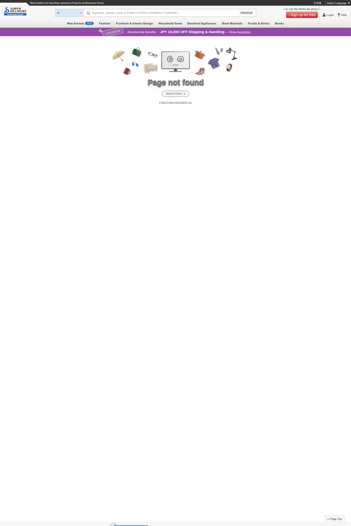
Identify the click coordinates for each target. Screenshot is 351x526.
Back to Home (174, 93)
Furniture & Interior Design (134, 23)
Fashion (104, 23)
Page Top (336, 519)
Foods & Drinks (259, 23)
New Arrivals (79, 23)
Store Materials (232, 23)
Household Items (170, 23)
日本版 (318, 2)
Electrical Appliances (201, 23)
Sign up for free (302, 15)
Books (279, 23)
